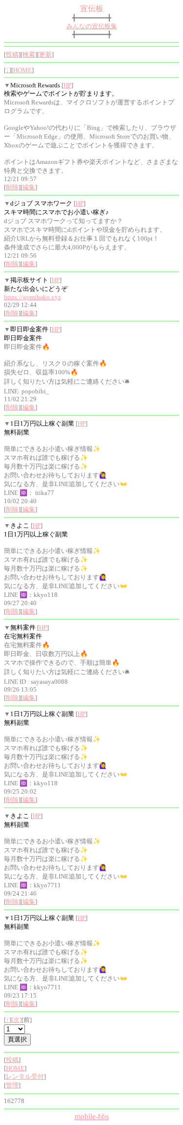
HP (67, 85)
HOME (22, 70)
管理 (12, 1085)
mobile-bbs (92, 1116)
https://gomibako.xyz (32, 297)
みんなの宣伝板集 (91, 26)
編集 (28, 187)
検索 (28, 54)
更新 (45, 54)
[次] (16, 1019)
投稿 (12, 54)
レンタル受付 (25, 1076)
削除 (12, 187)
